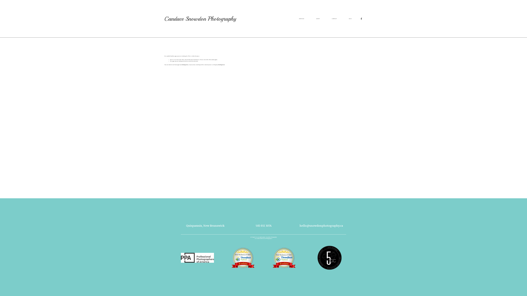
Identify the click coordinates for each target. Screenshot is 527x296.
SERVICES (301, 18)
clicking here (184, 64)
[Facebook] (361, 18)
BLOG (350, 18)
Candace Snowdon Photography (200, 18)
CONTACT (334, 18)
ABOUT (318, 18)
